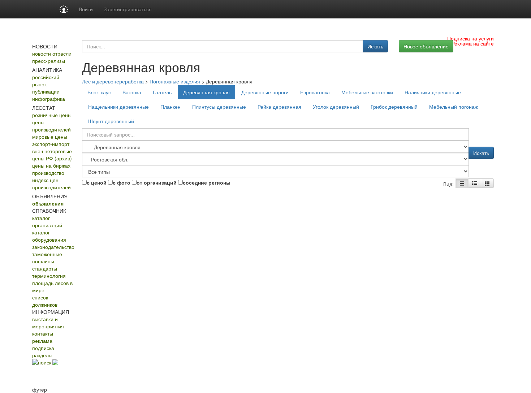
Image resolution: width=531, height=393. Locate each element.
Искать (375, 46)
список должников (44, 301)
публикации (46, 91)
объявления (48, 203)
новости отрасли (52, 53)
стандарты (44, 268)
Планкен (170, 106)
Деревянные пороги (265, 92)
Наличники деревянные (433, 92)
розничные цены (52, 114)
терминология (49, 275)
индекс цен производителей (51, 183)
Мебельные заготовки (367, 92)
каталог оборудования (49, 236)
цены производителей (51, 125)
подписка (43, 347)
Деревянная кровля (206, 92)
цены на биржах (51, 165)
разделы (42, 355)
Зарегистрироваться (128, 9)
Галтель (162, 92)
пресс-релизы (48, 60)
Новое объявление (426, 46)
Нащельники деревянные (118, 106)
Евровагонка (315, 92)
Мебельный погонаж (453, 106)
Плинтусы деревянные (219, 106)
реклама (42, 340)
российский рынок (45, 80)
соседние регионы (206, 182)
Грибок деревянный (394, 106)
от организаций (157, 182)
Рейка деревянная (279, 106)
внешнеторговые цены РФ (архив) (52, 154)
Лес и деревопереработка (113, 81)
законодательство (53, 246)
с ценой (97, 182)
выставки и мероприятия (48, 322)
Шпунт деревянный (111, 121)
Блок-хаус (99, 92)
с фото (121, 182)
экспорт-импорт (50, 143)
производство (48, 172)
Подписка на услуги (470, 38)
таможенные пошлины (47, 257)
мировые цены (49, 136)
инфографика (48, 98)
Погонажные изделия (175, 81)
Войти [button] (86, 9)
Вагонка (131, 92)
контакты (42, 333)
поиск (44, 362)
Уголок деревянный (336, 106)
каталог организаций (47, 221)
